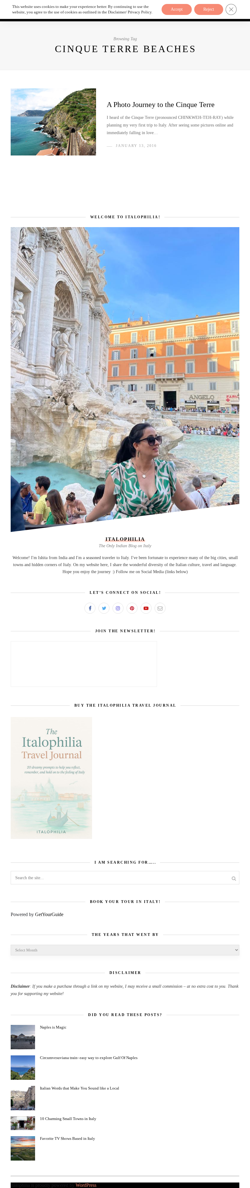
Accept (177, 9)
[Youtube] (146, 608)
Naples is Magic (53, 1027)
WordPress (86, 1185)
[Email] (160, 608)
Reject (208, 9)
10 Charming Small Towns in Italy (68, 1118)
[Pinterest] (132, 608)
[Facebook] (89, 608)
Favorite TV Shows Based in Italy (67, 1138)
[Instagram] (117, 608)
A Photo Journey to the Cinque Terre (161, 105)
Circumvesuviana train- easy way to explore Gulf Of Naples (89, 1057)
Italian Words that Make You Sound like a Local (79, 1088)
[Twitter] (103, 608)
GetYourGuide (49, 914)
